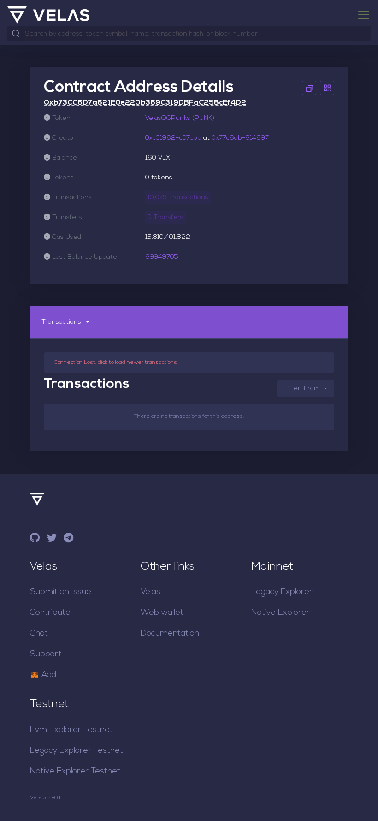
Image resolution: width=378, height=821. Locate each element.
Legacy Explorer (282, 592)
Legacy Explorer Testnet (76, 750)
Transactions (61, 322)
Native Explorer (280, 612)
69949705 (161, 257)
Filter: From (302, 388)
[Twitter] (52, 539)
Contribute (50, 612)
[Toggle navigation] (361, 15)
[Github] (35, 539)
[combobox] (195, 34)
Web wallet (162, 612)
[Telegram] (68, 539)
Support (46, 654)
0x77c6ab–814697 (240, 138)
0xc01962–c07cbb (173, 138)
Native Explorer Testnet (75, 771)
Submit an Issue (60, 592)
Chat (39, 633)
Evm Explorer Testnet (71, 730)
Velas (150, 592)
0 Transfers (165, 217)
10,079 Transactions (178, 197)
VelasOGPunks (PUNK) (179, 118)
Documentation (170, 633)
